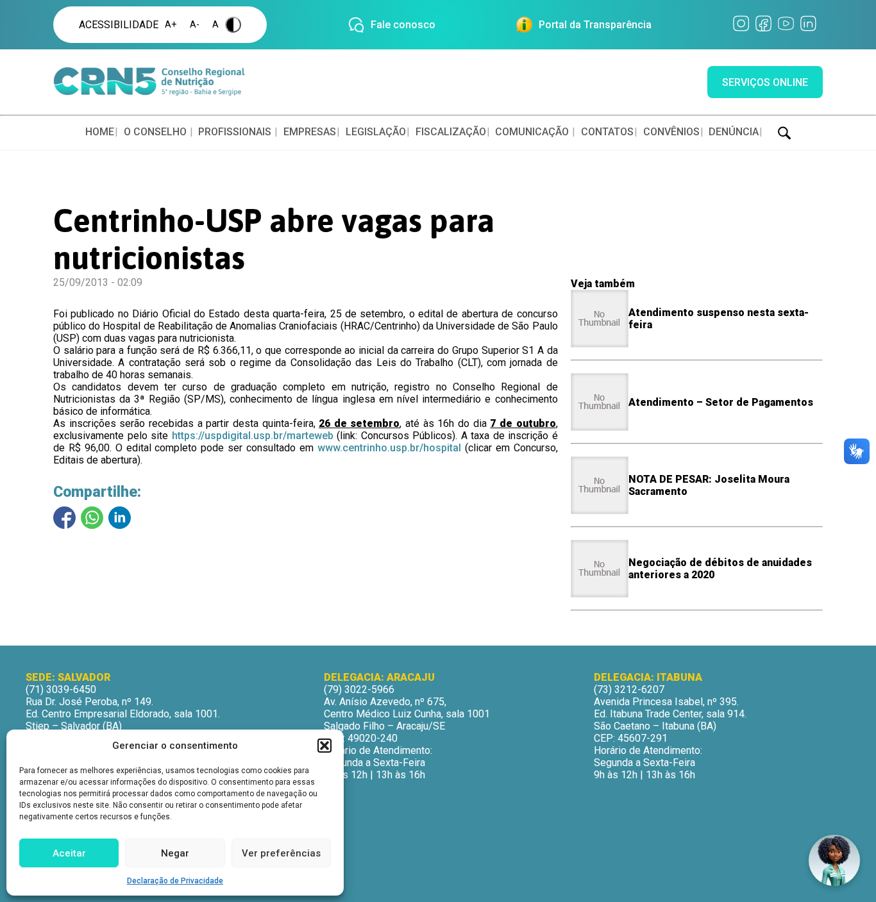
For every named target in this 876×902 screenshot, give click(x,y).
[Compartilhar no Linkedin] (119, 517)
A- (194, 24)
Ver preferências (281, 853)
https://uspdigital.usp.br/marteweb (252, 436)
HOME (99, 132)
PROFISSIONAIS (234, 132)
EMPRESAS (309, 132)
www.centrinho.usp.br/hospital (389, 448)
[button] (324, 745)
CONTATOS (607, 132)
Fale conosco (403, 25)
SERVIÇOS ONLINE (765, 82)
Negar (175, 853)
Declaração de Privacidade (175, 880)
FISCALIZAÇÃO (451, 132)
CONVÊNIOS (671, 132)
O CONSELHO (155, 132)
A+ (171, 24)
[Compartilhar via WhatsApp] (92, 517)
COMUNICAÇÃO (532, 132)
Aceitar (69, 853)
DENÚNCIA (734, 132)
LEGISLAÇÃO (376, 132)
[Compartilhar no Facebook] (64, 517)
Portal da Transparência (595, 25)
